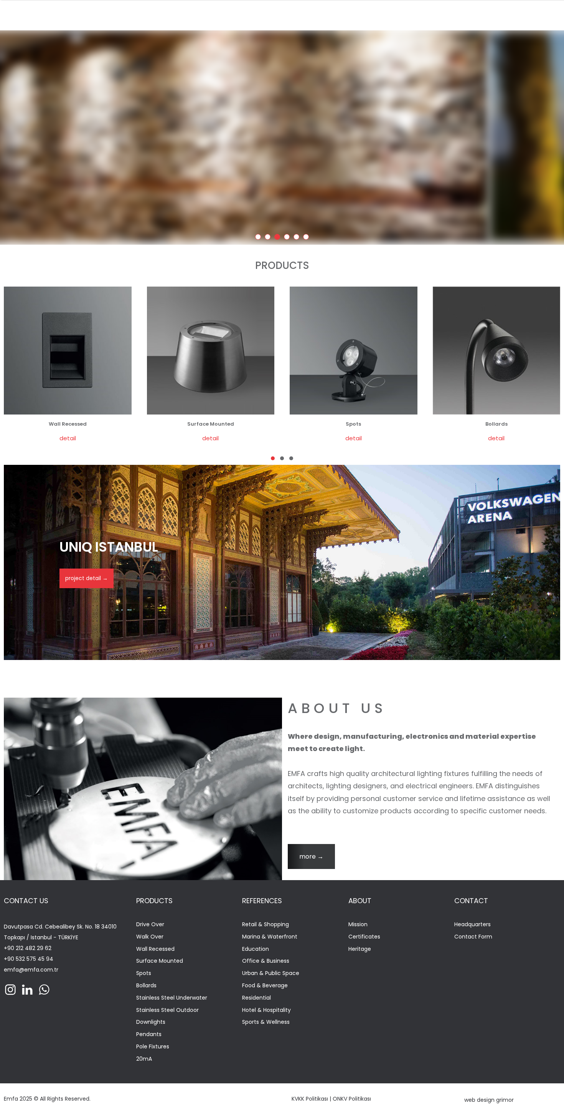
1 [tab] (259, 238)
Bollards (146, 985)
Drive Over (150, 924)
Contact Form (473, 937)
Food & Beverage (265, 985)
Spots (143, 973)
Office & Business (265, 961)
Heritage (359, 949)
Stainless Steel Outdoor (167, 1010)
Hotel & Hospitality (266, 1010)
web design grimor (489, 1100)
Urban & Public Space (270, 973)
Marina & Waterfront (269, 937)
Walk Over (149, 937)
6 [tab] (307, 238)
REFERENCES (262, 900)
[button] (272, 458)
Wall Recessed (155, 949)
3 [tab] (278, 238)
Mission (358, 924)
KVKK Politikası (310, 1099)
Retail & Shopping (265, 924)
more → (311, 856)
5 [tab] (298, 238)
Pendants (149, 1034)
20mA (144, 1059)
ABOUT (359, 900)
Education (255, 949)
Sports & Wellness (266, 1022)
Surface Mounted (159, 961)
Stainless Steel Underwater (171, 998)
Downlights (150, 1022)
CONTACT (471, 900)
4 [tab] (288, 238)
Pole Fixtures (152, 1046)
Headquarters (472, 924)
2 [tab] (269, 238)
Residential (256, 998)
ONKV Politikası (352, 1099)
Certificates (364, 937)
